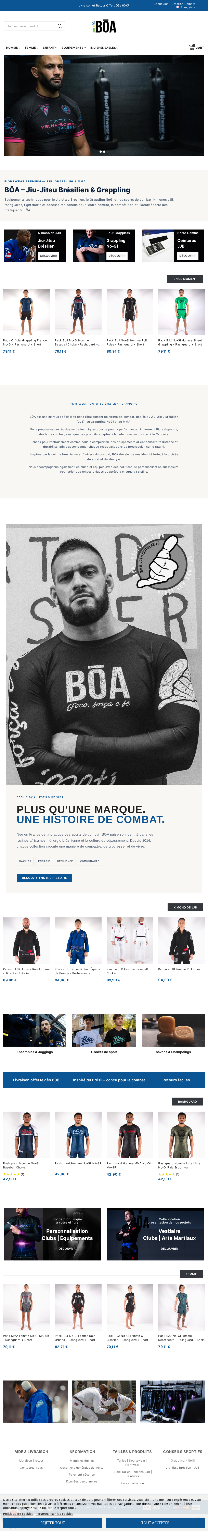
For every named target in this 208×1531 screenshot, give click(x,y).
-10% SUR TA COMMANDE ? (96, 773)
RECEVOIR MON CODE (76, 804)
